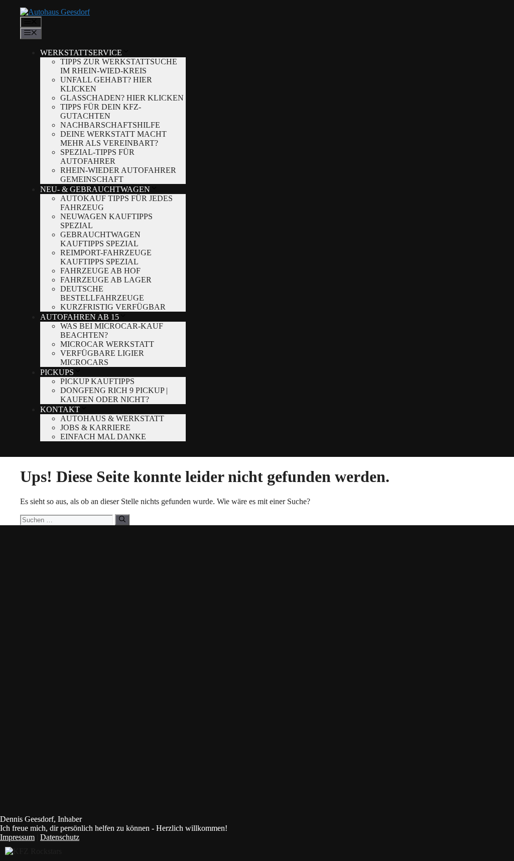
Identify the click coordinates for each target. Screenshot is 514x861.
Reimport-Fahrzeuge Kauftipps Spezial (106, 257)
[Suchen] (122, 519)
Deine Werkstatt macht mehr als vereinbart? (113, 138)
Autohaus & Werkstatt (112, 418)
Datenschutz (59, 837)
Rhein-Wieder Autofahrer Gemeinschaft (118, 174)
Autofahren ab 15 (79, 317)
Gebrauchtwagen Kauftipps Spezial (100, 239)
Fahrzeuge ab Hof (100, 270)
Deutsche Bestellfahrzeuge (102, 293)
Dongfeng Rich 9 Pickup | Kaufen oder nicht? (114, 395)
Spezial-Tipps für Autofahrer (97, 156)
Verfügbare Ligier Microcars (102, 357)
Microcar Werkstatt (107, 344)
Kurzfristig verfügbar (113, 307)
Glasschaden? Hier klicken (122, 97)
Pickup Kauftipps (97, 381)
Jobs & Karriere (95, 427)
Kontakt (60, 409)
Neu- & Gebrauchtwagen (95, 189)
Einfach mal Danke (103, 436)
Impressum (17, 837)
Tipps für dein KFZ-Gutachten (100, 111)
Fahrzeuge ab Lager (106, 279)
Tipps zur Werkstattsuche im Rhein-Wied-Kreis (118, 66)
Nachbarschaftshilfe (110, 125)
